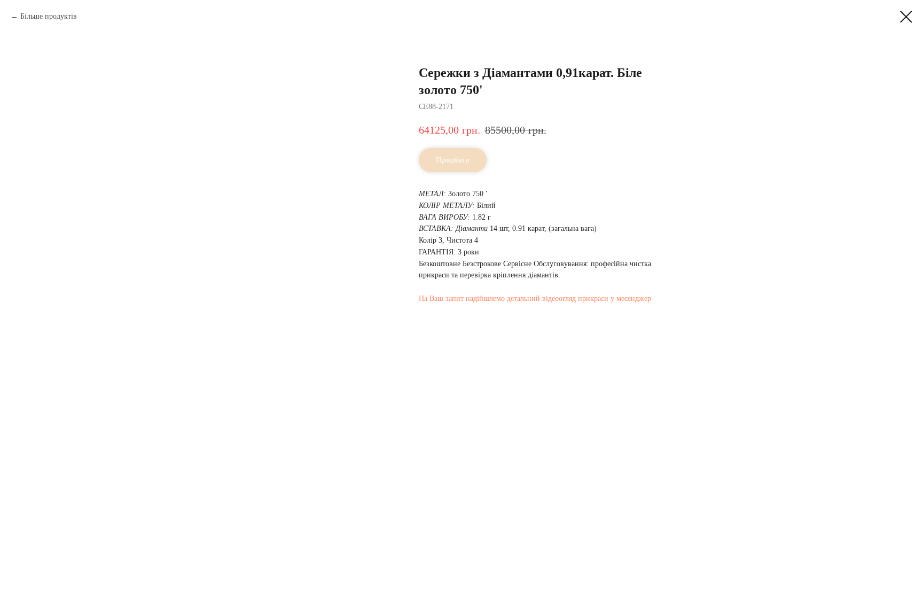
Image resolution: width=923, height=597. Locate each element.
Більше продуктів (48, 16)
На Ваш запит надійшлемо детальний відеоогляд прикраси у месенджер (535, 298)
